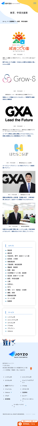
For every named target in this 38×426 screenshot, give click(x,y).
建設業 (10, 253)
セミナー (24, 395)
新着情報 (7, 399)
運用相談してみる (27, 423)
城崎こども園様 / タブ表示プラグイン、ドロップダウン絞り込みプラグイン (19, 58)
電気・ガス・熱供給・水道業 (17, 290)
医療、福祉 (11, 270)
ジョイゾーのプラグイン (28, 381)
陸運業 (10, 301)
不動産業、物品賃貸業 (15, 264)
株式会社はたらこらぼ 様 (25, 162)
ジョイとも (8, 389)
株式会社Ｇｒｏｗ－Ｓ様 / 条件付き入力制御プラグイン (19, 94)
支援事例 (11, 21)
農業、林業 (11, 292)
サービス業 (11, 298)
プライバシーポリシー (28, 400)
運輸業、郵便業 (13, 267)
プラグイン (11, 328)
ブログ (7, 395)
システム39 (11, 317)
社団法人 (10, 284)
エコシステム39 (13, 320)
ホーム (4, 21)
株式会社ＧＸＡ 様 (25, 194)
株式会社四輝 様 (25, 226)
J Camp (10, 325)
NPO (9, 287)
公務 (9, 281)
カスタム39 (11, 322)
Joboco (10, 331)
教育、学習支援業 (13, 278)
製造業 (10, 250)
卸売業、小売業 (13, 259)
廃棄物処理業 (12, 295)
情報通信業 (11, 261)
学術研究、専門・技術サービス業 (18, 256)
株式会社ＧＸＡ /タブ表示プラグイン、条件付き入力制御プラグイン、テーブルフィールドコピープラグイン (19, 130)
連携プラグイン (9, 385)
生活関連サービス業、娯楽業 (17, 273)
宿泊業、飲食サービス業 (16, 276)
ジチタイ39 (25, 389)
